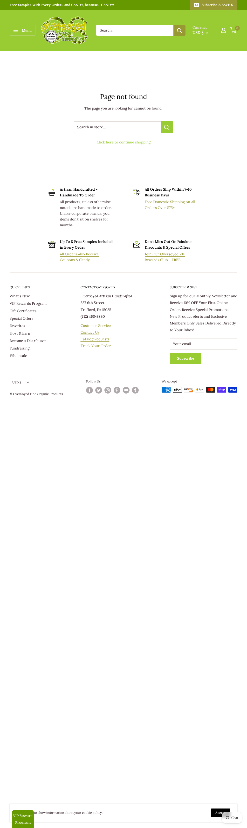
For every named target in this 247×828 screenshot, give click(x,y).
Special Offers (21, 318)
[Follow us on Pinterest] (117, 390)
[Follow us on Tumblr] (135, 390)
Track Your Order (96, 345)
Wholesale (18, 355)
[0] (233, 30)
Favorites (17, 325)
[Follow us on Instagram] (107, 390)
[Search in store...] (167, 127)
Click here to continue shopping (124, 142)
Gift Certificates (23, 311)
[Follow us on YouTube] (126, 390)
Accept (220, 813)
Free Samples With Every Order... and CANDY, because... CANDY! (62, 5)
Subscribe (185, 358)
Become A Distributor (28, 340)
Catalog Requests (95, 339)
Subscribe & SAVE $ (217, 5)
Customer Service (96, 325)
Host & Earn (20, 333)
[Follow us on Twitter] (98, 390)
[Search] (179, 30)
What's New (20, 296)
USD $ (16, 382)
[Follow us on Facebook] (89, 390)
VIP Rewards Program (28, 303)
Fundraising (19, 348)
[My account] (223, 30)
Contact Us (90, 332)
